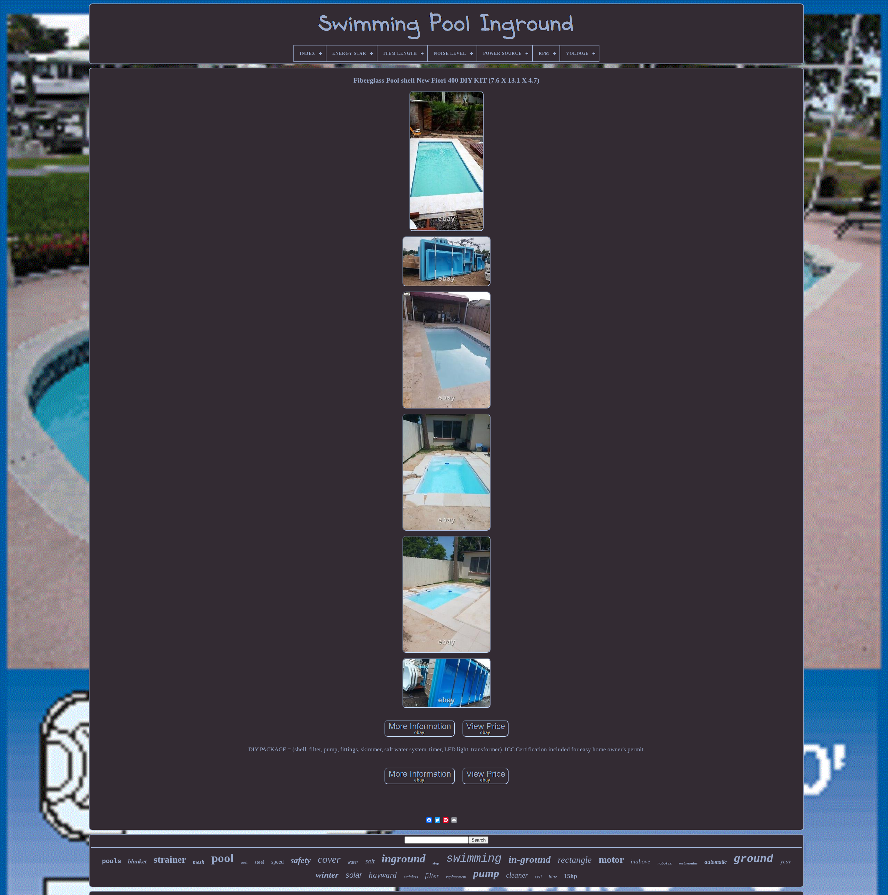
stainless (411, 877)
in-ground (530, 859)
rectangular (688, 863)
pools (111, 861)
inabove (640, 861)
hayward (383, 875)
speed (277, 862)
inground (404, 858)
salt (370, 861)
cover (329, 859)
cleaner (517, 875)
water (353, 862)
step (436, 863)
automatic (716, 862)
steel (259, 862)
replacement (456, 877)
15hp (570, 875)
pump (486, 873)
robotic (664, 863)
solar (353, 875)
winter (327, 874)
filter (432, 875)
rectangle (575, 860)
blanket (137, 861)
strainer (170, 859)
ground (753, 859)
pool (222, 858)
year (785, 861)
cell (538, 876)
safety (301, 860)
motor (611, 859)
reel (244, 862)
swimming (474, 858)
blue (553, 876)
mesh (198, 862)
